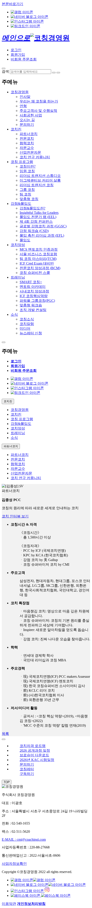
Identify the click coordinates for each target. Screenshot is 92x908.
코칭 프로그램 (22, 162)
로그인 (16, 50)
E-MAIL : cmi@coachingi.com (24, 839)
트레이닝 (18, 277)
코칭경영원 (20, 92)
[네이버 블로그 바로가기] (29, 17)
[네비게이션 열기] (3, 342)
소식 (14, 314)
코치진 (16, 129)
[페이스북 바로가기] (41, 895)
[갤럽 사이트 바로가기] (22, 12)
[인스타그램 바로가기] (27, 21)
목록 (5, 734)
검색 (5, 71)
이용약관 (9, 904)
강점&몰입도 (21, 203)
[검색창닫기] (58, 72)
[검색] (54, 72)
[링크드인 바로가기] (25, 26)
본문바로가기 (12, 4)
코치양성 (18, 245)
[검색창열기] (3, 68)
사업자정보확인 (14, 863)
